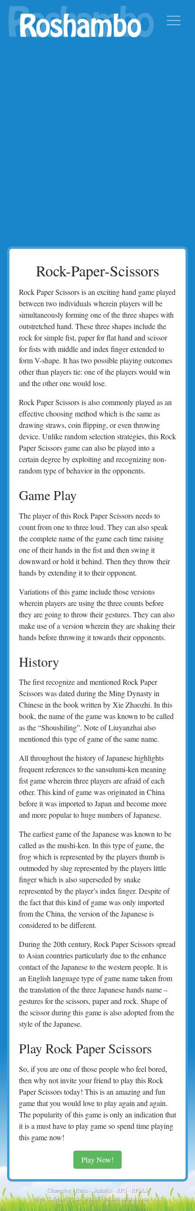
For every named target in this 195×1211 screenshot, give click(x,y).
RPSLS (139, 1189)
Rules (81, 1189)
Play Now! (97, 1159)
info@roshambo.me (126, 1198)
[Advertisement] (97, 144)
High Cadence (49, 1198)
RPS (121, 1189)
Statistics (102, 1189)
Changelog (59, 1189)
